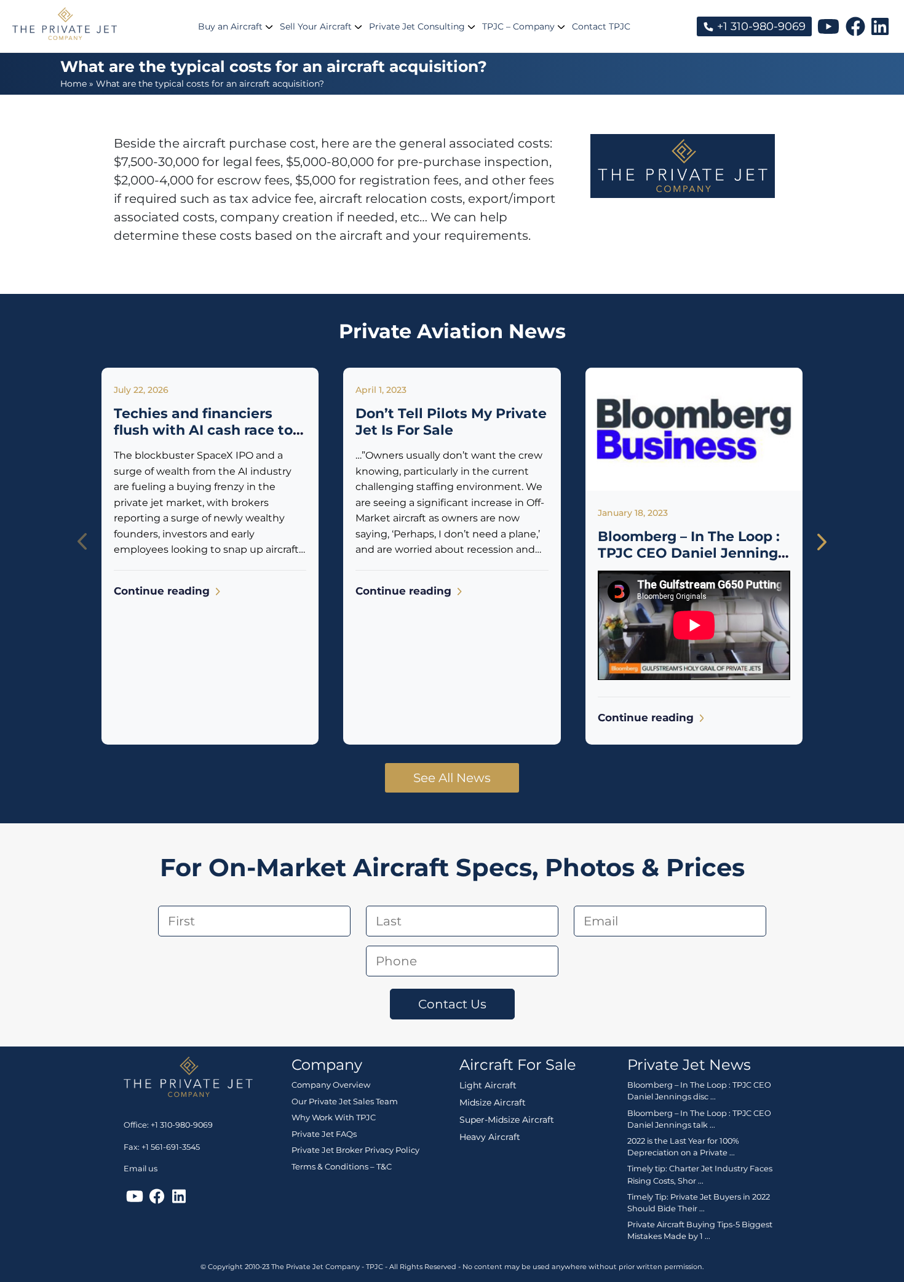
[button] (822, 541)
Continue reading (163, 591)
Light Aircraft (488, 1085)
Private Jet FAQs (324, 1134)
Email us (140, 1168)
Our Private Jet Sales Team (344, 1101)
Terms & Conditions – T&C (341, 1166)
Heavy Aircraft (489, 1136)
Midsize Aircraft (492, 1102)
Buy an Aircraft (230, 26)
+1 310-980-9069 (760, 26)
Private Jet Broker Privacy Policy (355, 1150)
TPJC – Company (518, 26)
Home (73, 83)
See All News (452, 777)
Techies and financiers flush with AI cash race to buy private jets (203, 429)
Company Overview (330, 1085)
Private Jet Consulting (417, 26)
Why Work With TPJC (333, 1117)
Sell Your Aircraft (316, 26)
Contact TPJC (601, 26)
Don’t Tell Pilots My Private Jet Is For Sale (451, 421)
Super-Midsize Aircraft (506, 1119)
